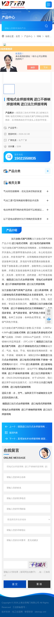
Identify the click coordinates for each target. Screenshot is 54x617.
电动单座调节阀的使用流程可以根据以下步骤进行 (27, 209)
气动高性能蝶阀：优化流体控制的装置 (22, 191)
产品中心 (28, 36)
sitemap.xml (40, 611)
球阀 (39, 36)
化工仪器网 (17, 611)
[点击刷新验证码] (38, 565)
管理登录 (28, 611)
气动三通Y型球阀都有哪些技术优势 (21, 200)
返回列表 (13, 432)
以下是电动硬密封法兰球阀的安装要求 (22, 219)
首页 (18, 36)
